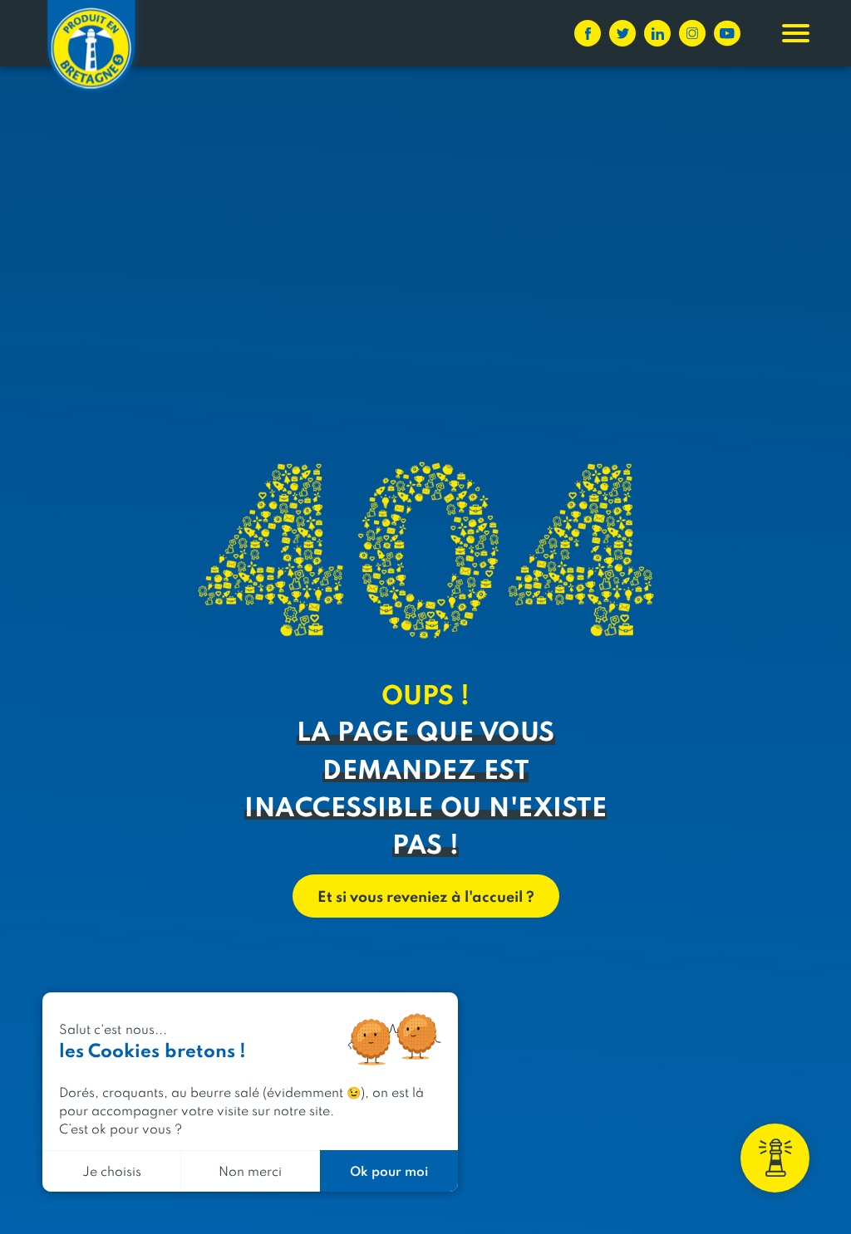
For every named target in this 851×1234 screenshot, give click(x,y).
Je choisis (111, 1170)
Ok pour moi (389, 1170)
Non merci (250, 1170)
